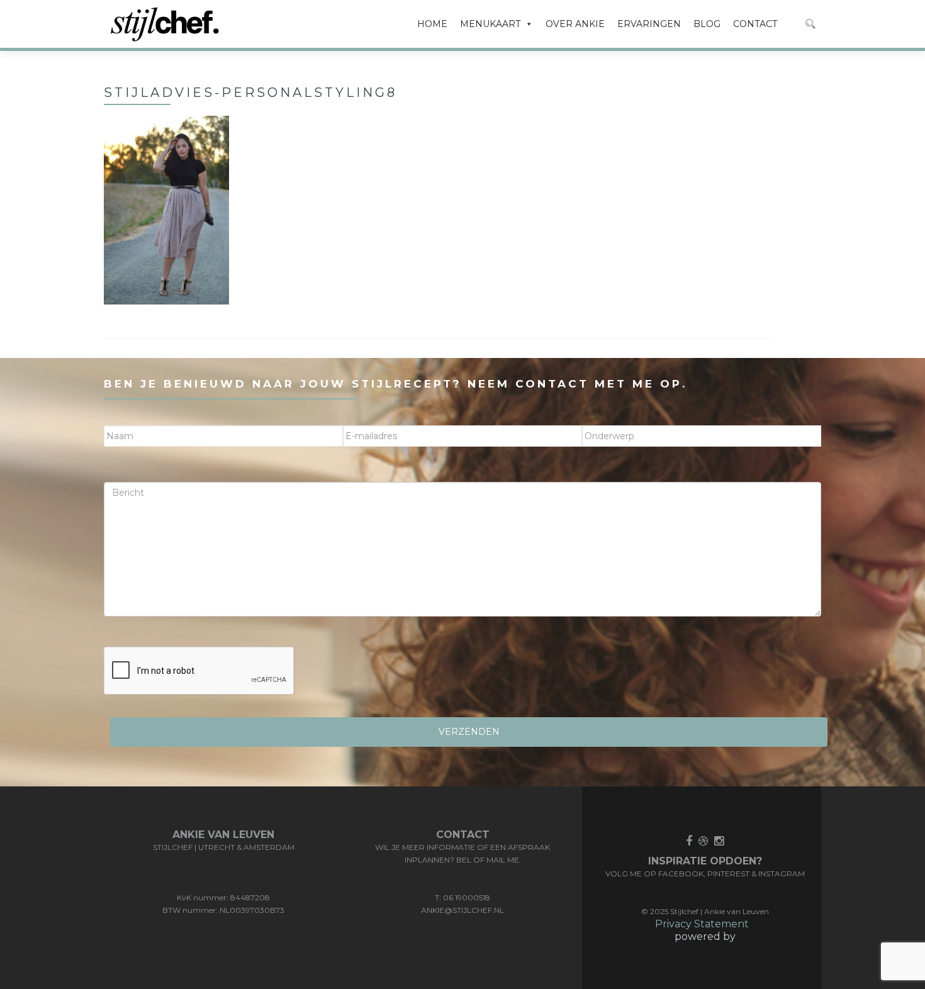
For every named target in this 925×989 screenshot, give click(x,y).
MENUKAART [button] (490, 24)
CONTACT (755, 24)
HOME (432, 24)
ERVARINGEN (649, 24)
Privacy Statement (702, 924)
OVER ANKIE (575, 24)
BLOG (706, 24)
